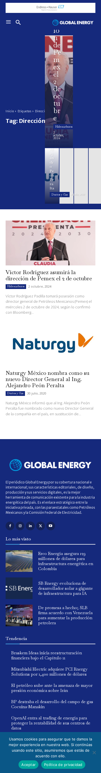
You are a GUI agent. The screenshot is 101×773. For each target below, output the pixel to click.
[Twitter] (40, 526)
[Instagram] (20, 526)
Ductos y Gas (60, 194)
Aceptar (28, 764)
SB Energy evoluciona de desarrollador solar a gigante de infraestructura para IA (65, 588)
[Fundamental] (50, 8)
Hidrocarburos (63, 127)
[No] (94, 752)
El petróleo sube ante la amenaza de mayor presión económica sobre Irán (52, 688)
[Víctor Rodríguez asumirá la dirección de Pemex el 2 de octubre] (59, 91)
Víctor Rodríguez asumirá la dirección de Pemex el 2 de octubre (49, 275)
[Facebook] (10, 526)
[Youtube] (50, 526)
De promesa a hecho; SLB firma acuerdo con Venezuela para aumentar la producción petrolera (65, 615)
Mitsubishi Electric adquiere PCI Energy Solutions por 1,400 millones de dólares (49, 671)
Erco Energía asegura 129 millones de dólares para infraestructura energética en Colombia (65, 561)
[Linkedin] (30, 526)
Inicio (10, 111)
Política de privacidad (63, 764)
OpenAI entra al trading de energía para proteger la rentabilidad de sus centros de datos (50, 723)
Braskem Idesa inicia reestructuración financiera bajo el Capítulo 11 (46, 655)
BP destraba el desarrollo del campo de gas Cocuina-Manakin (52, 704)
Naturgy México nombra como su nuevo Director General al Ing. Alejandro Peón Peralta (47, 379)
